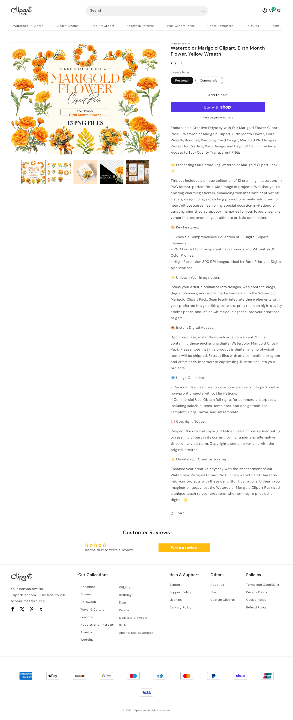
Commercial (209, 80)
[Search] (203, 10)
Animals (86, 632)
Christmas (87, 587)
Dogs (123, 602)
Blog (213, 592)
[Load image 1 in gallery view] (33, 172)
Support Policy (180, 592)
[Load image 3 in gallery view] (85, 172)
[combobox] (147, 10)
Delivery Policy (180, 607)
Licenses (176, 600)
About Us (217, 585)
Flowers (86, 594)
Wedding (87, 639)
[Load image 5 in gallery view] (138, 172)
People (124, 610)
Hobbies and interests (97, 624)
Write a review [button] (184, 547)
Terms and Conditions (262, 585)
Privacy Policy (256, 592)
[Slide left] (15, 172)
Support (175, 585)
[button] (278, 10)
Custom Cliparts (222, 600)
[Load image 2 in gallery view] (59, 172)
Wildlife (124, 587)
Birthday (125, 595)
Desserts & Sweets (133, 618)
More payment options (218, 117)
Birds (123, 625)
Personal (182, 80)
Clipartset (139, 710)
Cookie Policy (256, 600)
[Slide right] (155, 172)
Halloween (88, 602)
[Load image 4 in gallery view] (112, 172)
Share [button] (180, 513)
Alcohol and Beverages (136, 633)
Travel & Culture (92, 609)
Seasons (86, 617)
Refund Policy (256, 607)
